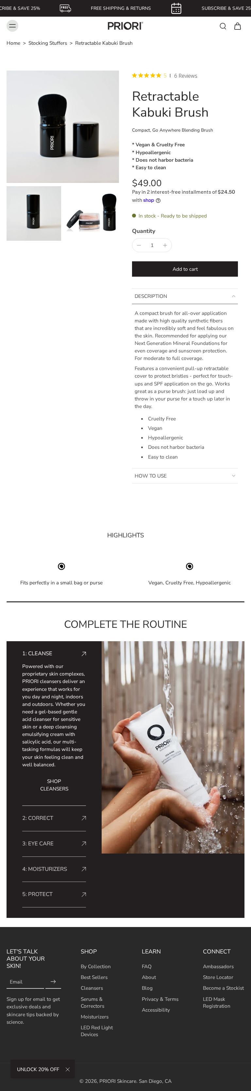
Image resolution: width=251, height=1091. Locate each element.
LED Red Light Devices (97, 1031)
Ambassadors (218, 966)
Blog (147, 988)
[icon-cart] (237, 25)
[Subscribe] (53, 982)
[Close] (67, 1069)
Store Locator (218, 977)
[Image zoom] (63, 127)
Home (13, 43)
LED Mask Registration (216, 1002)
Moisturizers (95, 1016)
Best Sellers (94, 977)
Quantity (143, 231)
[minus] (138, 245)
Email (16, 982)
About (149, 977)
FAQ (147, 966)
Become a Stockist (223, 988)
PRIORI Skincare (117, 1081)
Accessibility (156, 1009)
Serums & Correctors (92, 1002)
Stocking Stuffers (47, 43)
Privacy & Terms (160, 999)
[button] (185, 269)
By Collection (96, 966)
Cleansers (92, 988)
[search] (223, 25)
